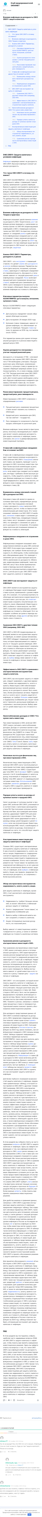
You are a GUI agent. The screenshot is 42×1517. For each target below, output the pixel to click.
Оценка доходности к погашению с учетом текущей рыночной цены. (23, 60)
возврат (23, 772)
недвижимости (14, 1292)
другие (24, 616)
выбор (11, 658)
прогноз (30, 1027)
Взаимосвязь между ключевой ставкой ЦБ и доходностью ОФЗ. (24, 78)
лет (11, 1224)
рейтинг (19, 1282)
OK (29, 1514)
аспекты (18, 1191)
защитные (17, 248)
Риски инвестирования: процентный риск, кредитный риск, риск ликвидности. (24, 67)
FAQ (9, 146)
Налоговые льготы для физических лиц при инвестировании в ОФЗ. (24, 114)
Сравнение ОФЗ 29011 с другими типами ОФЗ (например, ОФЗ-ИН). (23, 95)
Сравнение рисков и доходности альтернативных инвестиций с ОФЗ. (24, 140)
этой (5, 1067)
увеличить (16, 784)
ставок (5, 282)
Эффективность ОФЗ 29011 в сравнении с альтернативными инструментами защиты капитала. (24, 103)
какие (19, 1151)
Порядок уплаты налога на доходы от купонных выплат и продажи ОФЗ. (24, 122)
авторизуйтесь (36, 1418)
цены (35, 275)
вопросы (16, 1144)
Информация (23, 1055)
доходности (33, 264)
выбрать (25, 870)
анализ (22, 264)
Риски (26, 278)
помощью (31, 1065)
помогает (32, 599)
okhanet (8, 10)
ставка (5, 271)
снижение (10, 516)
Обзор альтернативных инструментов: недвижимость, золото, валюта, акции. (23, 133)
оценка (30, 1044)
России (22, 1027)
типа (14, 742)
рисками (19, 401)
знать (31, 742)
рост (33, 222)
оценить (32, 1020)
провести (28, 1067)
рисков (7, 266)
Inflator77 (20, 1465)
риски (17, 439)
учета (29, 1182)
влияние (34, 219)
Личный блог (20, 1400)
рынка (22, 233)
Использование (26, 781)
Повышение (28, 459)
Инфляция (7, 161)
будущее (32, 1186)
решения (29, 1261)
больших (24, 697)
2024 (32, 241)
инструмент (20, 261)
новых (21, 506)
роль (5, 471)
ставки (31, 328)
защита (32, 974)
